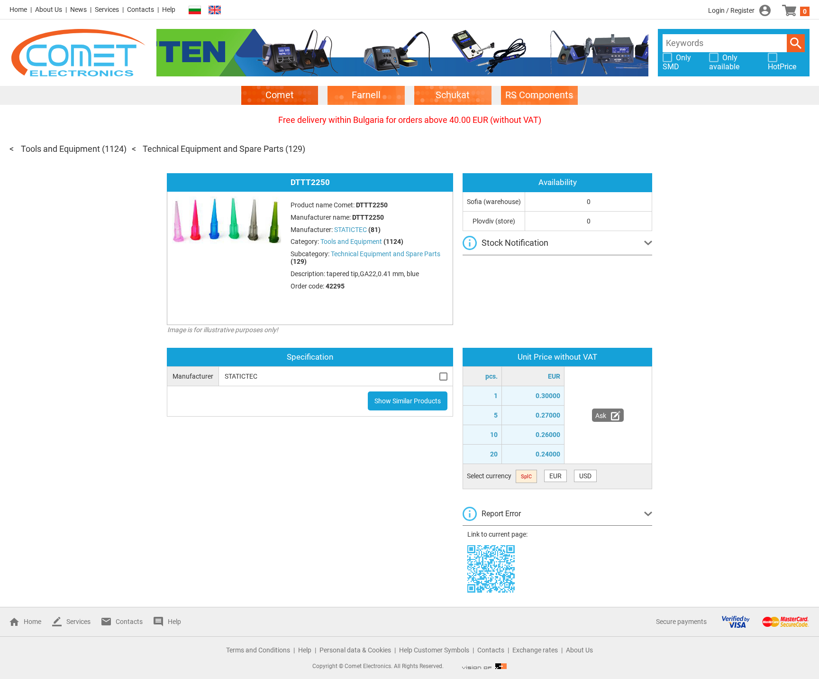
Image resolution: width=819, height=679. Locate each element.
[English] (215, 10)
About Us (48, 9)
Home (18, 9)
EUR (555, 476)
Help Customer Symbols (434, 650)
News (78, 9)
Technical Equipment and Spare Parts (213, 149)
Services (107, 9)
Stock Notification (515, 243)
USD (585, 476)
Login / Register (731, 10)
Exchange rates (535, 650)
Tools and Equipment (60, 149)
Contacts (140, 9)
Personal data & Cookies (355, 650)
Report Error (501, 513)
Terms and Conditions (258, 650)
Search (796, 43)
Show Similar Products (407, 401)
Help (168, 9)
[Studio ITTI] (484, 666)
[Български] (195, 10)
